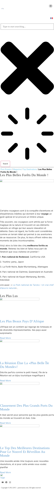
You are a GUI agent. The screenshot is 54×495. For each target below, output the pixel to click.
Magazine (17, 169)
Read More (5, 338)
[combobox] (27, 27)
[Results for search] (27, 134)
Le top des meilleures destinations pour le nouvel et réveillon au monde (25, 451)
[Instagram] (10, 482)
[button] (50, 6)
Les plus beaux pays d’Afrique (22, 321)
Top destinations (30, 169)
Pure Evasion (6, 169)
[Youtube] (3, 482)
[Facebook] (6, 482)
